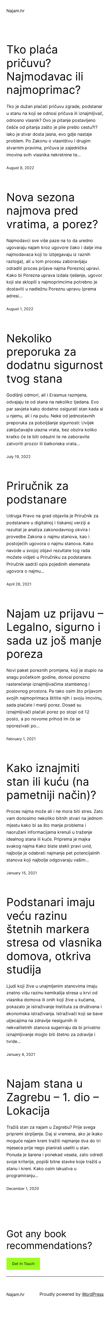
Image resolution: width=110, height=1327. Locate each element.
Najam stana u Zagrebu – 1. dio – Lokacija (52, 1097)
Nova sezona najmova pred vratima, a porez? (52, 211)
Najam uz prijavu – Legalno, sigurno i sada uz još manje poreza (54, 634)
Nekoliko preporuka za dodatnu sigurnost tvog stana (54, 358)
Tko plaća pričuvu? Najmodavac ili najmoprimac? (44, 69)
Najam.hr (15, 10)
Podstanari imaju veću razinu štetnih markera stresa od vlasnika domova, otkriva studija (54, 935)
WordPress (93, 1294)
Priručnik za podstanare (37, 492)
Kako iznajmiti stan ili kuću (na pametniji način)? (51, 781)
